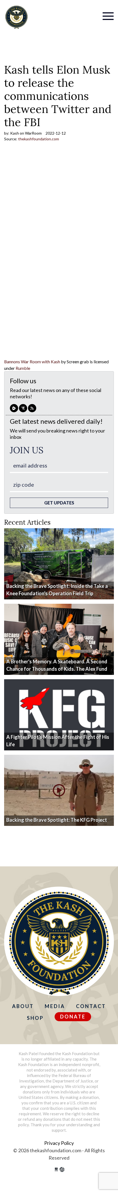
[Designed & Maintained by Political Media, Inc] (56, 1169)
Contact (91, 1006)
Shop (35, 1018)
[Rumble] (14, 408)
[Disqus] (59, 288)
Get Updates (59, 502)
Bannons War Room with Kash (32, 361)
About (23, 1006)
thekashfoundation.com (16, 16)
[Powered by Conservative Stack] (62, 1169)
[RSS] (32, 408)
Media (55, 1006)
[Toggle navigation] (87, 12)
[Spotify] (23, 408)
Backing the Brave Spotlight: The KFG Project (56, 820)
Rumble (23, 368)
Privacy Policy (59, 1143)
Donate (73, 1017)
